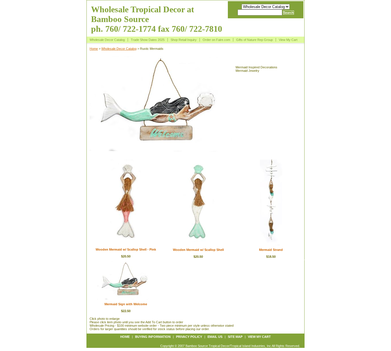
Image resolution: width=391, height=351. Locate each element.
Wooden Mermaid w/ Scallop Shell (198, 249)
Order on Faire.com (216, 39)
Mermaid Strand (271, 249)
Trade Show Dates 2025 (148, 39)
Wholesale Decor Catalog (107, 39)
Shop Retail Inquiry (184, 39)
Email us (215, 336)
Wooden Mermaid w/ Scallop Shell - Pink (126, 249)
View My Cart (288, 39)
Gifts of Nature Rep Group (254, 39)
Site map (235, 336)
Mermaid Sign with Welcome (125, 304)
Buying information (153, 336)
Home (94, 48)
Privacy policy (189, 336)
